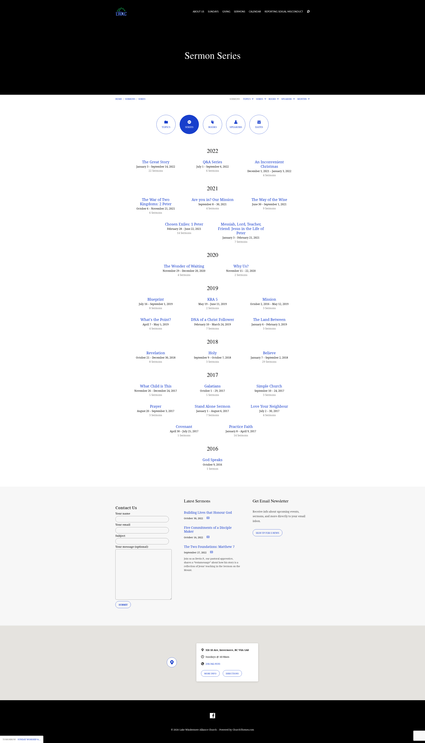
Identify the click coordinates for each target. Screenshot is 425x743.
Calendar (255, 12)
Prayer (155, 406)
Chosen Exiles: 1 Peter (184, 224)
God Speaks (212, 460)
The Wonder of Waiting (184, 266)
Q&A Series (212, 162)
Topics (247, 98)
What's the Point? (155, 319)
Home (118, 98)
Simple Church (269, 386)
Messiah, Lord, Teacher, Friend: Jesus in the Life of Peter (241, 228)
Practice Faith (241, 426)
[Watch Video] (208, 518)
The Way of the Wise (269, 199)
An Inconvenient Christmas (269, 164)
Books (272, 98)
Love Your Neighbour (269, 406)
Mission (269, 299)
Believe (269, 353)
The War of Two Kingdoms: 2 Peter (155, 201)
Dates (259, 127)
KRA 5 (212, 299)
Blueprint (155, 299)
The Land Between (269, 319)
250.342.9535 (213, 663)
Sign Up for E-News (267, 532)
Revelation (155, 353)
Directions (232, 673)
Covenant (184, 426)
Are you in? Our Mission (213, 199)
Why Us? (241, 266)
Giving (226, 12)
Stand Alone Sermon (212, 406)
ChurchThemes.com (243, 729)
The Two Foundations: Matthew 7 (209, 546)
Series (141, 98)
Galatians (212, 386)
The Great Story (155, 162)
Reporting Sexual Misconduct (284, 12)
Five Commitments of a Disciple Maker (208, 529)
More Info (210, 673)
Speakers (286, 98)
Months (302, 98)
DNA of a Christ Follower (212, 319)
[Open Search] (308, 11)
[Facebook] (212, 715)
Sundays (213, 12)
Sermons (239, 12)
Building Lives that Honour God (208, 512)
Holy (213, 353)
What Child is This (155, 386)
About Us (198, 12)
